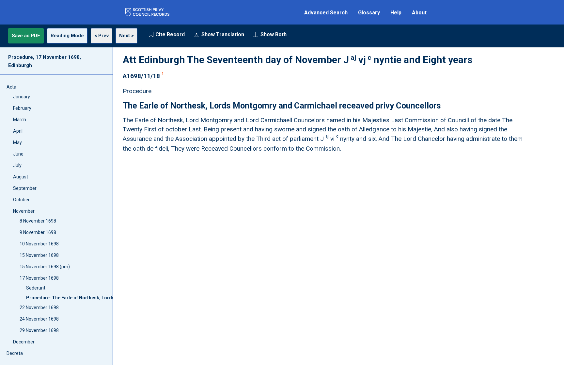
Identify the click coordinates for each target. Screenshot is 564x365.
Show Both (273, 34)
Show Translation (222, 34)
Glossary (369, 12)
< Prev (101, 36)
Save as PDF (26, 36)
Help (395, 12)
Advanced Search (326, 12)
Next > (126, 36)
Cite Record (170, 34)
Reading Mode (67, 36)
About (419, 12)
